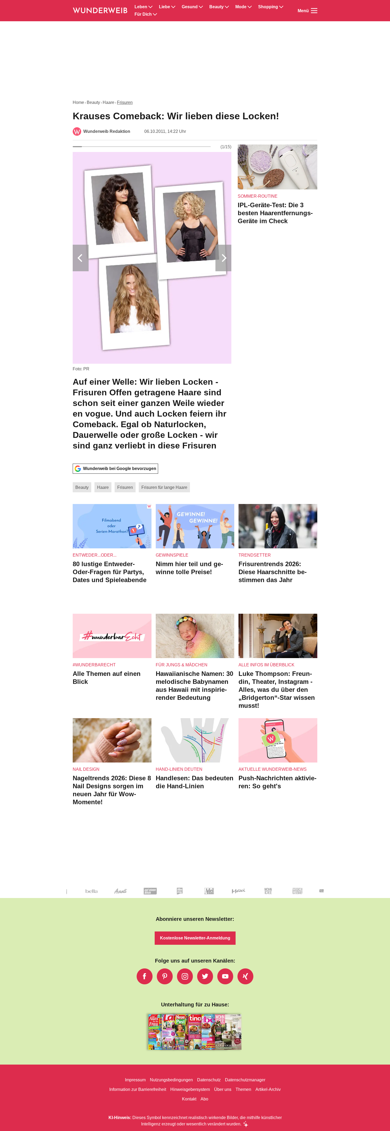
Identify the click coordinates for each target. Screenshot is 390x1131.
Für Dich (143, 14)
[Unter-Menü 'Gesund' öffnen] (201, 7)
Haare (108, 102)
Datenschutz (209, 1080)
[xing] (245, 976)
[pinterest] (165, 976)
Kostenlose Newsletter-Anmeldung (195, 938)
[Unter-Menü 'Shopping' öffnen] (281, 7)
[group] (152, 302)
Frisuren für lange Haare (164, 487)
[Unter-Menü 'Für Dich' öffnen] (155, 14)
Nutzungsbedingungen (171, 1080)
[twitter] (205, 976)
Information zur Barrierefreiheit (137, 1089)
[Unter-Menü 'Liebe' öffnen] (173, 7)
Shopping (268, 7)
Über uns (222, 1089)
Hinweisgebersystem (190, 1089)
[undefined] (237, 895)
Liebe (164, 7)
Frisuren (125, 102)
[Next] (223, 258)
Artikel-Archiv (268, 1089)
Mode (240, 7)
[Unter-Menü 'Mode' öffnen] (250, 7)
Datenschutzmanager (245, 1080)
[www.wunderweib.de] (100, 10)
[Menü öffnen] (314, 10)
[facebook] (145, 976)
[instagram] (185, 976)
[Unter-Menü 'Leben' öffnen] (150, 7)
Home (78, 102)
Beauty (216, 7)
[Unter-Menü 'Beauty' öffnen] (227, 7)
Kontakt (189, 1099)
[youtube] (225, 976)
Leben (141, 7)
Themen (243, 1089)
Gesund (190, 7)
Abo (204, 1099)
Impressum (135, 1080)
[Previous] (81, 258)
